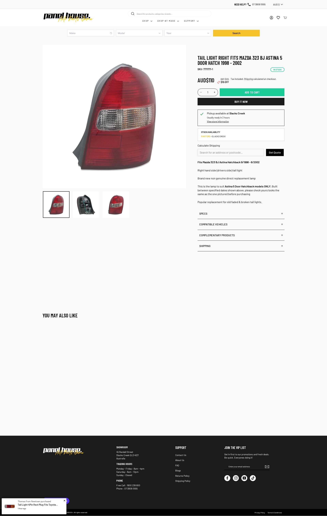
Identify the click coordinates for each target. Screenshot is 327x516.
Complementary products (217, 235)
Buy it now (241, 101)
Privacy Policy (260, 513)
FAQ (177, 465)
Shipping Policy (182, 480)
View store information (218, 121)
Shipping (248, 78)
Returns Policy (182, 475)
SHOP (146, 21)
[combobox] (169, 14)
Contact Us (180, 455)
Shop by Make (166, 21)
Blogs (178, 470)
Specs (203, 213)
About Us (179, 460)
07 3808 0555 (259, 4)
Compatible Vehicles (213, 224)
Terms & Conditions (275, 513)
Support (190, 21)
